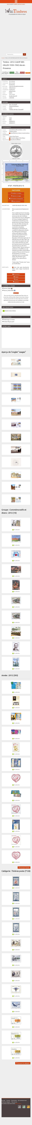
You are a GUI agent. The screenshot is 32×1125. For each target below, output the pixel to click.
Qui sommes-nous (22, 1100)
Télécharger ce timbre (9, 319)
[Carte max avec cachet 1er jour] (16, 412)
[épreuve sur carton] (16, 374)
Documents (17, 274)
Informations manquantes (16, 198)
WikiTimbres (18, 1103)
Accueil (3, 57)
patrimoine (6, 134)
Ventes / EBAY (7, 288)
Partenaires (14, 1100)
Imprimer (16, 281)
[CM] (16, 437)
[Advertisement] (16, 33)
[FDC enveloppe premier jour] (16, 424)
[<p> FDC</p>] (16, 362)
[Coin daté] (16, 387)
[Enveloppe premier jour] (16, 399)
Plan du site (14, 1102)
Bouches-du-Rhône (15, 139)
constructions (26, 133)
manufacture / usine (15, 133)
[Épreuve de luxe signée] (16, 462)
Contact (8, 1100)
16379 (11, 4)
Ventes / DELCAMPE (9, 290)
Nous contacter (16, 201)
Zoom (16, 279)
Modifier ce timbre (16, 193)
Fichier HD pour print (9, 321)
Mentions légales (6, 1102)
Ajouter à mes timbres (10, 310)
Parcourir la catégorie (23, 1063)
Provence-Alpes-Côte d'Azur (17, 138)
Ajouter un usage (16, 196)
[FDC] (16, 487)
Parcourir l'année (24, 867)
